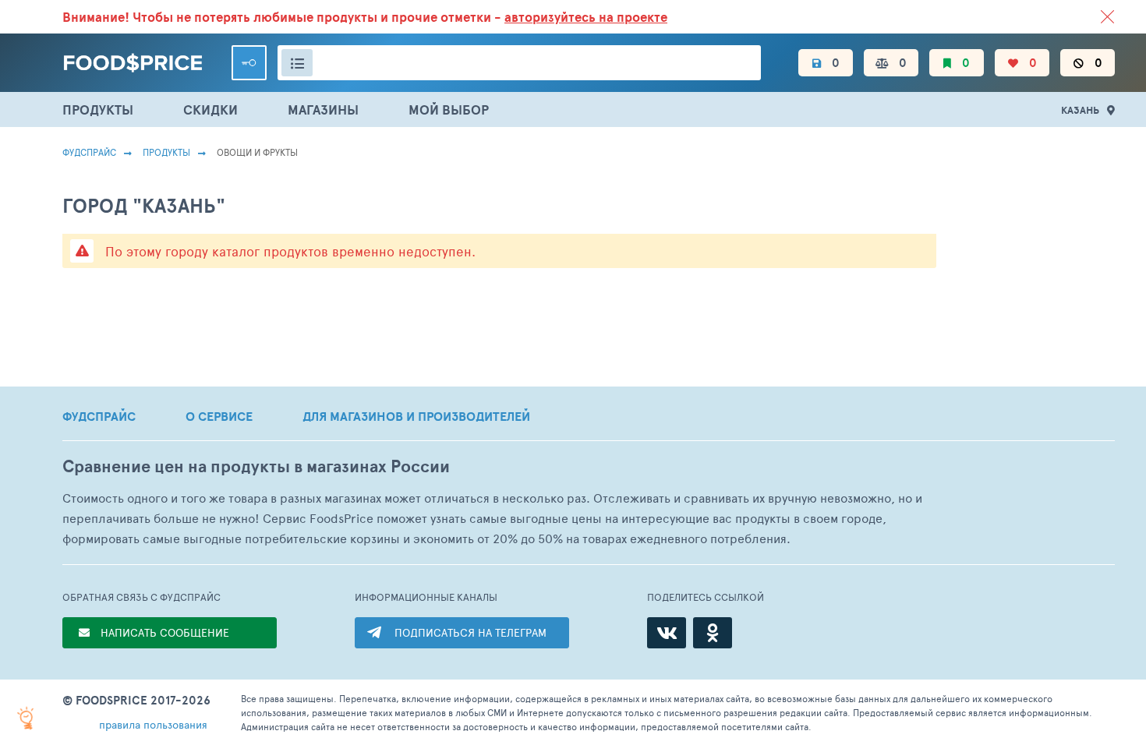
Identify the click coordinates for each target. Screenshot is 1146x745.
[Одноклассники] (712, 632)
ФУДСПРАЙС (99, 416)
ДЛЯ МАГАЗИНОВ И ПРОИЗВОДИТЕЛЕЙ (416, 416)
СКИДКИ (210, 109)
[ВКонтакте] (666, 632)
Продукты (166, 152)
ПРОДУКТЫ (97, 109)
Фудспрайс (89, 152)
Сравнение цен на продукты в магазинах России (256, 466)
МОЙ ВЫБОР (449, 109)
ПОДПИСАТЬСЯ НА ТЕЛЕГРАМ (470, 632)
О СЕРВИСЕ (219, 416)
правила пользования (153, 724)
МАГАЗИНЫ (323, 109)
